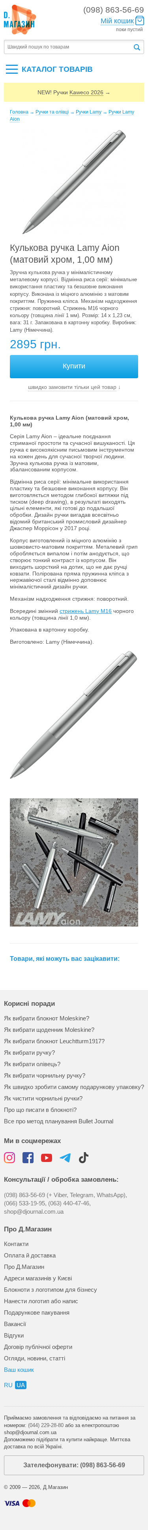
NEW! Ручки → (74, 92)
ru (8, 1385)
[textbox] (68, 47)
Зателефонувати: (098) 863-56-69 (74, 1465)
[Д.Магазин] (20, 20)
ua (21, 1385)
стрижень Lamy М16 (86, 611)
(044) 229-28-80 (46, 1425)
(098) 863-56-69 (113, 9)
